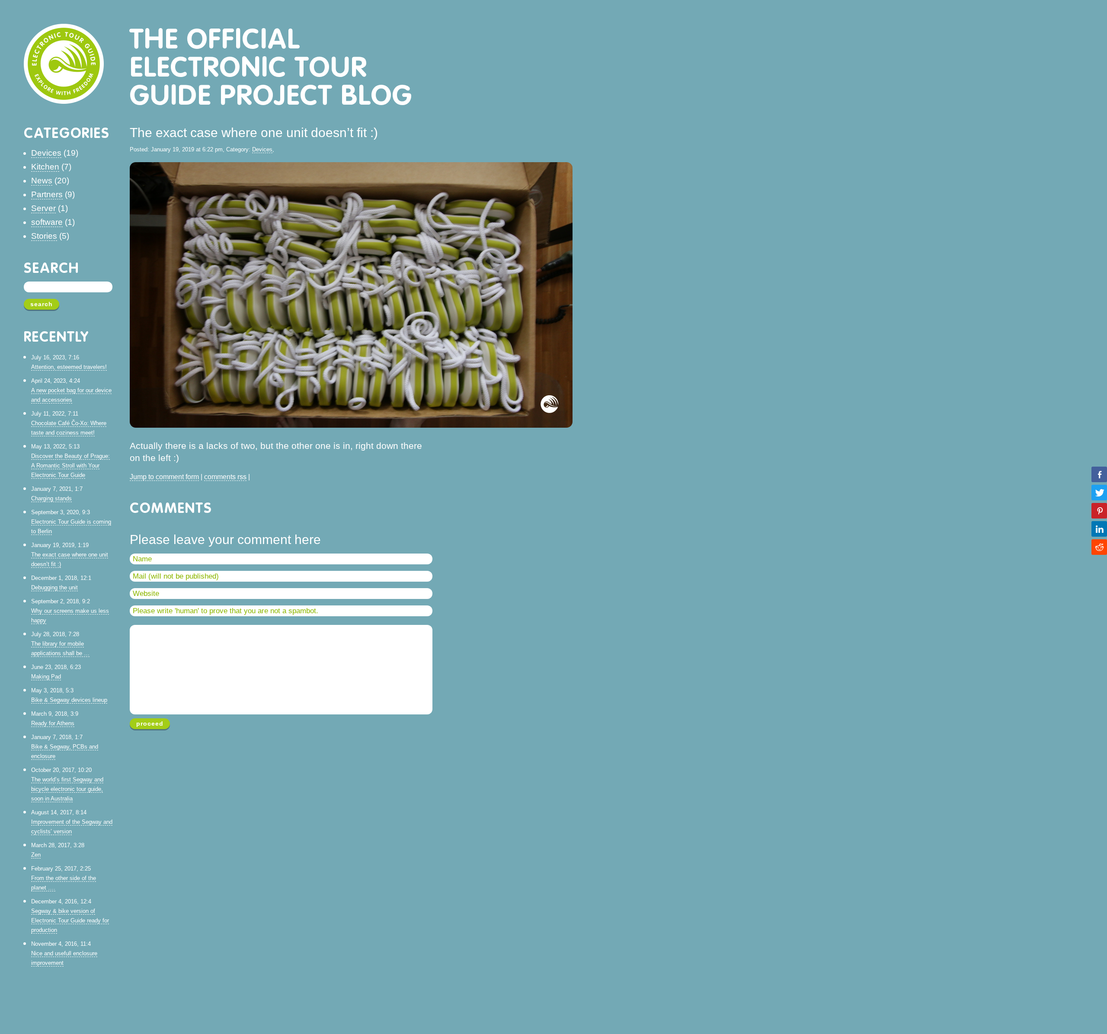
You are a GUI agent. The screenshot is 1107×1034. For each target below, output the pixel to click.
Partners (47, 194)
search (41, 304)
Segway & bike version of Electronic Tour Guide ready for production (70, 920)
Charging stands (51, 498)
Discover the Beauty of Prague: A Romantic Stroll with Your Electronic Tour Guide (70, 465)
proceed (149, 723)
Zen (36, 855)
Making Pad (46, 676)
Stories (44, 235)
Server (43, 208)
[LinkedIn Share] (1099, 529)
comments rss (225, 476)
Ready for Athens (52, 723)
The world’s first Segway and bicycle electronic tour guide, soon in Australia (67, 789)
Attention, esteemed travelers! (69, 367)
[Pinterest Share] (1099, 511)
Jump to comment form (164, 476)
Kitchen (45, 166)
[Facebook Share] (1099, 474)
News (41, 180)
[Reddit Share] (1099, 547)
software (47, 222)
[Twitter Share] (1099, 492)
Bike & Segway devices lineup (69, 700)
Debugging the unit (54, 587)
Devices (46, 152)
